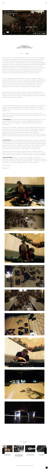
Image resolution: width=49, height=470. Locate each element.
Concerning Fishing (30, 454)
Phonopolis (41, 454)
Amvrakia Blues (7, 454)
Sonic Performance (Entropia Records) (19, 455)
